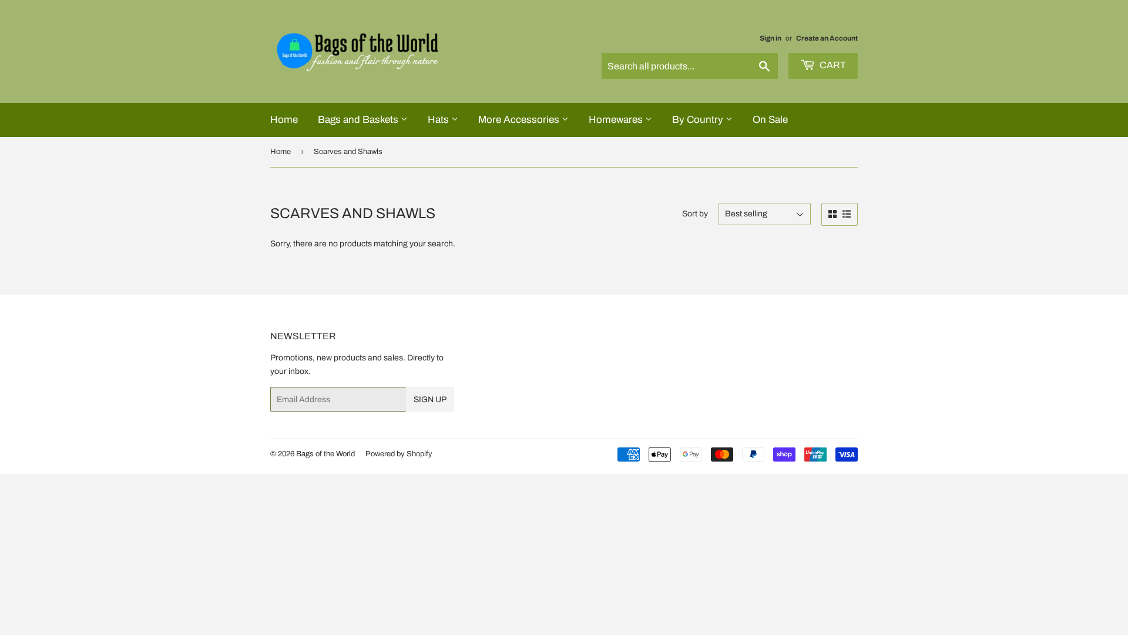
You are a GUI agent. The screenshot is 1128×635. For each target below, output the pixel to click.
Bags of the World (325, 454)
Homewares (617, 119)
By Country (699, 119)
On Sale (770, 119)
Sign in (770, 38)
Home (284, 119)
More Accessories (520, 119)
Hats (439, 119)
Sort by (695, 213)
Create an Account (827, 38)
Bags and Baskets (359, 119)
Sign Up (430, 399)
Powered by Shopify (398, 454)
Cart (832, 65)
